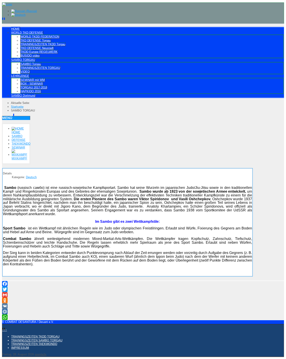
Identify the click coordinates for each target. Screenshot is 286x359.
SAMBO (17, 136)
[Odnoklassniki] (143, 300)
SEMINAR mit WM (33, 80)
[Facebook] (143, 284)
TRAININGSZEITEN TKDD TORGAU (35, 336)
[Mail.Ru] (143, 311)
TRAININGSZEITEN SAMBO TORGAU (36, 340)
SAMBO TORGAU (23, 60)
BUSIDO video (30, 55)
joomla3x (40, 354)
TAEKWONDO (21, 143)
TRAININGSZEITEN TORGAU (40, 68)
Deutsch (31, 177)
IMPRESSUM (20, 347)
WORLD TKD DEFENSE (27, 32)
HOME (15, 29)
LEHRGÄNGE (20, 76)
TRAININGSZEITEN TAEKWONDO (34, 344)
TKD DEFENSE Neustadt (37, 48)
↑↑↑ (4, 330)
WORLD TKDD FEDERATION (40, 36)
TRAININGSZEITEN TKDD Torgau (43, 44)
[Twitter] (143, 289)
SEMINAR (18, 147)
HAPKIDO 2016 (31, 91)
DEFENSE (18, 140)
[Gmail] (143, 295)
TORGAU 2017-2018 (34, 87)
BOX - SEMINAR (32, 83)
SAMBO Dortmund (23, 95)
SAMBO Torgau (31, 64)
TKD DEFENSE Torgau (36, 40)
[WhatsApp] (143, 317)
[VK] (143, 306)
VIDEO (25, 71)
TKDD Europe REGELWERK (39, 52)
